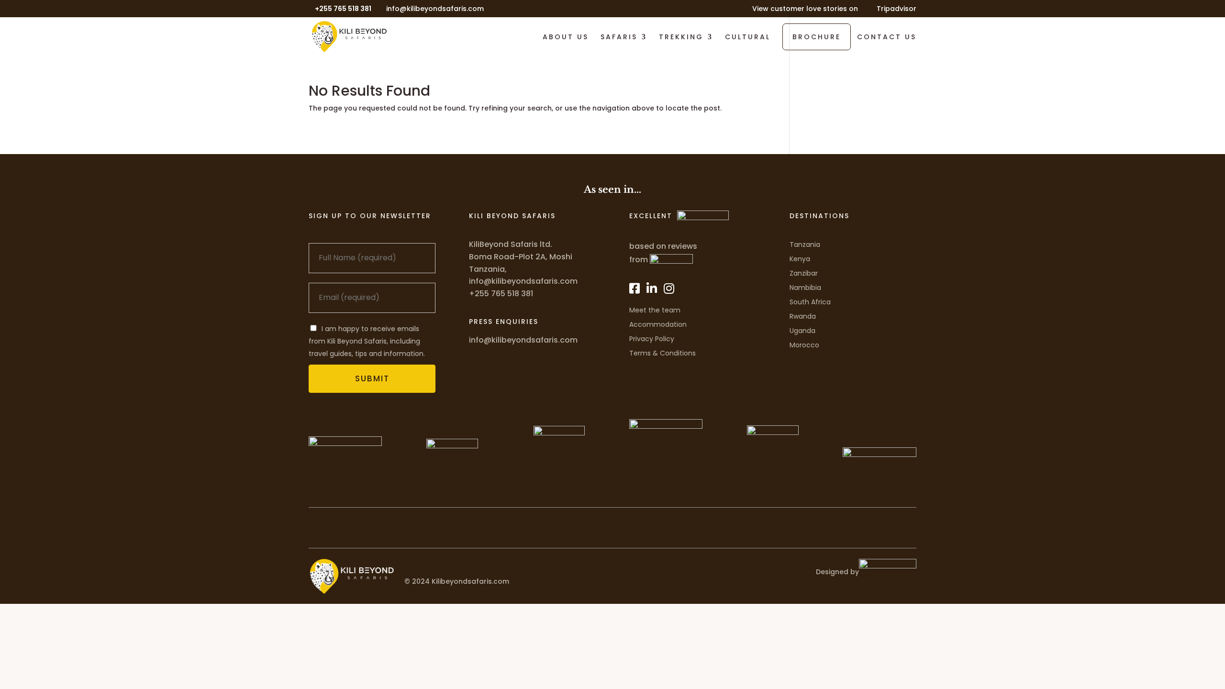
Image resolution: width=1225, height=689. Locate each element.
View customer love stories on (805, 9)
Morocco (804, 345)
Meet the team (654, 310)
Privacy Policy (651, 339)
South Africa (810, 302)
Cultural (747, 37)
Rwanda (803, 316)
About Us (566, 37)
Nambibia (805, 287)
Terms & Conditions (662, 353)
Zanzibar (804, 273)
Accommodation (658, 324)
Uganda (802, 330)
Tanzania (805, 244)
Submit (372, 378)
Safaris (619, 37)
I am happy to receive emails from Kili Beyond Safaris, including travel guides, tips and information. (367, 341)
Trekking (681, 37)
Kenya (800, 259)
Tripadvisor (896, 9)
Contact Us (886, 37)
